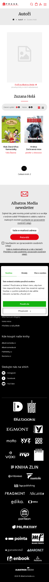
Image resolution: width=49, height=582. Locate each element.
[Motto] (11, 440)
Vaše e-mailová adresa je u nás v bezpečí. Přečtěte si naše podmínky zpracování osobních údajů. (24, 252)
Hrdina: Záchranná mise (33, 148)
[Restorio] (38, 559)
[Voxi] (10, 454)
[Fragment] (15, 493)
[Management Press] (24, 454)
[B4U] (24, 486)
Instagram (11, 373)
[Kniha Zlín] (24, 467)
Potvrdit (24, 237)
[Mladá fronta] (37, 538)
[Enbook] (18, 559)
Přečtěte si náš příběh (11, 325)
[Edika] (17, 501)
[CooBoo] (39, 440)
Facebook (11, 378)
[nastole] (33, 476)
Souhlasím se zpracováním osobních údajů (24, 244)
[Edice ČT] (33, 501)
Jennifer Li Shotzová (33, 152)
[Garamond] (14, 550)
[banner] (15, 4)
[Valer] (31, 406)
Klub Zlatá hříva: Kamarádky (11, 148)
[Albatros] (38, 429)
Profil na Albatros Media (24, 84)
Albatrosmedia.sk (9, 347)
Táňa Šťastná (10, 152)
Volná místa (6, 321)
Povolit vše (24, 304)
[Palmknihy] (24, 527)
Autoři (20, 19)
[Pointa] (16, 538)
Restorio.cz (6, 356)
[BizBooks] (25, 419)
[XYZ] (26, 440)
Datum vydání (9, 107)
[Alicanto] (36, 493)
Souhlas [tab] (8, 273)
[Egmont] (17, 429)
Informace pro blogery (11, 317)
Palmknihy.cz (7, 351)
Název (24, 107)
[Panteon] (24, 514)
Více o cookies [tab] (40, 273)
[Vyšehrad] (15, 476)
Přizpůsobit (23, 311)
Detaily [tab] (24, 273)
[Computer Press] (39, 454)
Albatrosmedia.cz (9, 343)
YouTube (11, 383)
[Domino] (18, 406)
